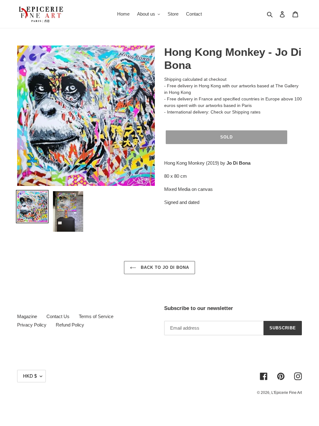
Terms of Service (96, 316)
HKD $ (30, 376)
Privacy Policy (31, 324)
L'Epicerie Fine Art (286, 392)
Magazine (27, 316)
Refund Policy (70, 324)
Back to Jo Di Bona (164, 267)
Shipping (172, 79)
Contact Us (57, 316)
